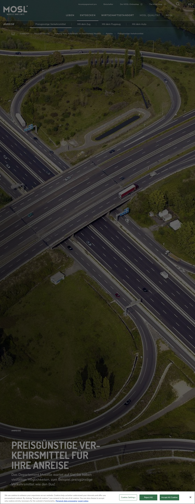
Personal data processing (66, 501)
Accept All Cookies (169, 497)
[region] (97, 497)
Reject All (148, 497)
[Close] (190, 497)
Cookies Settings (128, 497)
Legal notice (83, 501)
